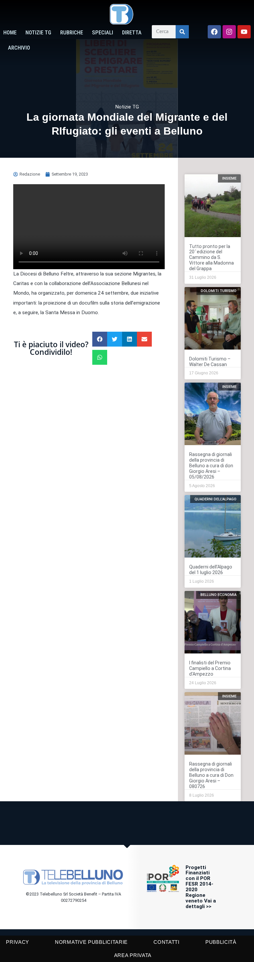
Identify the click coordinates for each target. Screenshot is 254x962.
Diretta (132, 32)
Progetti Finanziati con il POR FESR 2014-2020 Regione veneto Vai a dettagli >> (201, 886)
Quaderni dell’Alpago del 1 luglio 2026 (210, 569)
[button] (99, 339)
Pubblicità (220, 942)
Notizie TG (38, 32)
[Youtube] (244, 31)
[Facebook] (214, 31)
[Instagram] (229, 31)
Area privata (132, 955)
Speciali (102, 32)
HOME (10, 32)
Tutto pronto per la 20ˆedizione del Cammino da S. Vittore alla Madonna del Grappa (211, 258)
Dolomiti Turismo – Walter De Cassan (210, 361)
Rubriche (71, 32)
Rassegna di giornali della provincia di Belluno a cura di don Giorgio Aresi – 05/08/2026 (211, 466)
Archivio (19, 48)
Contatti (166, 942)
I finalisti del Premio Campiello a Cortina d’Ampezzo (210, 668)
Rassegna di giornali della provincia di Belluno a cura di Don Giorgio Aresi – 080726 (211, 775)
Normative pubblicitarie (91, 942)
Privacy (17, 942)
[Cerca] (182, 31)
